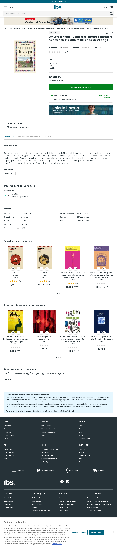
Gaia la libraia (9, 507)
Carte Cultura (36, 501)
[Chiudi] (113, 531)
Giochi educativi (47, 452)
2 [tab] (59, 293)
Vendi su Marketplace (66, 504)
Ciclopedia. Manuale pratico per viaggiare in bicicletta (72, 338)
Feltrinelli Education (93, 507)
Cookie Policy (57, 544)
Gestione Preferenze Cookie (41, 511)
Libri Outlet (7, 432)
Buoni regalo (8, 501)
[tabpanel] (15, 266)
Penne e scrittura (84, 455)
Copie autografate (48, 432)
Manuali (24, 224)
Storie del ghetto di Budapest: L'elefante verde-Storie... (15, 338)
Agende (81, 452)
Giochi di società (47, 455)
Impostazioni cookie (79, 532)
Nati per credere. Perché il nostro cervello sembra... (73, 274)
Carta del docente (38, 498)
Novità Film (8, 449)
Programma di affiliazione (68, 501)
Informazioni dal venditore (29, 136)
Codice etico (63, 511)
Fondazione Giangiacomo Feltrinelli (99, 504)
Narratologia (9, 173)
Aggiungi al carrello (82, 87)
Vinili (80, 432)
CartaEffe (7, 504)
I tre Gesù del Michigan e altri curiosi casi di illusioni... (101, 274)
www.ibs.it (28, 402)
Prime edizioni (46, 426)
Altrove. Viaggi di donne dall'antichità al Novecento (101, 338)
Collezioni (44, 435)
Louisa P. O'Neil (56, 48)
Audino (94, 48)
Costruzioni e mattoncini (50, 449)
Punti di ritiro (8, 498)
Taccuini (82, 449)
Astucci (81, 462)
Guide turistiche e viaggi (19, 373)
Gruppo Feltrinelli (92, 498)
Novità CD (82, 426)
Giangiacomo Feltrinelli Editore (97, 501)
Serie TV (6, 459)
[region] (58, 532)
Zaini (80, 459)
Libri (5, 373)
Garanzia (35, 507)
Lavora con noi (64, 507)
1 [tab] (57, 293)
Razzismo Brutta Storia (94, 511)
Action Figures (46, 462)
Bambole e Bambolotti (49, 459)
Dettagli (48, 136)
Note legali (9, 379)
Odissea (15, 273)
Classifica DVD (9, 452)
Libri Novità (8, 426)
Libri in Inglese (9, 435)
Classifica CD (84, 429)
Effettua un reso (37, 504)
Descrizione (9, 136)
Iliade (44, 273)
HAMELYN (59, 81)
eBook (6, 438)
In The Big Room (44, 337)
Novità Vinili (83, 435)
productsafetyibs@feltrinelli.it (63, 411)
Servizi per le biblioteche (67, 498)
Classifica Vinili (84, 438)
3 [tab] (60, 357)
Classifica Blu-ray (10, 455)
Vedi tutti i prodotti (19, 196)
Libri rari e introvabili (48, 429)
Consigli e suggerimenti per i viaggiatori (47, 373)
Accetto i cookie (96, 532)
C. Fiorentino (75, 48)
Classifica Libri (9, 429)
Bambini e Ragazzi (10, 462)
